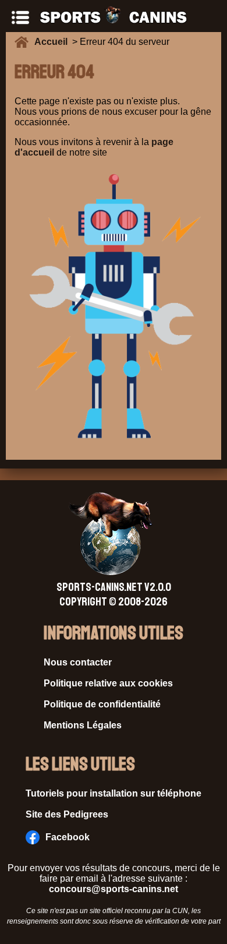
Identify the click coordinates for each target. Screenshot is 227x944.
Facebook (67, 837)
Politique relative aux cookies (108, 683)
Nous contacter (78, 662)
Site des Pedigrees (67, 814)
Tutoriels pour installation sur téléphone (113, 793)
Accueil (53, 42)
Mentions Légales (83, 725)
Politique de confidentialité (102, 704)
